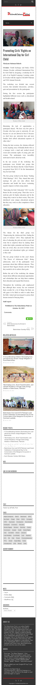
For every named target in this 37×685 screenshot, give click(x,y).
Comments (9, 597)
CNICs (23, 519)
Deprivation (12, 522)
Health (19, 530)
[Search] (32, 1)
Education (21, 524)
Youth (25, 543)
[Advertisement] (18, 565)
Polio (13, 538)
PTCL (5, 540)
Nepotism (28, 535)
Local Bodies (16, 535)
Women (20, 543)
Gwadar (14, 530)
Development (20, 522)
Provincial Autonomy (27, 538)
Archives (5, 608)
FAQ (18, 672)
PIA (9, 538)
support (17, 673)
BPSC (29, 516)
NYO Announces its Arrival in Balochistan (16, 324)
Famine (29, 527)
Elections (16, 527)
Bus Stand (6, 519)
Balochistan (23, 516)
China (17, 519)
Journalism (11, 532)
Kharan (17, 532)
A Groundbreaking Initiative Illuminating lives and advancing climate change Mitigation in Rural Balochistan (17, 358)
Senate (10, 540)
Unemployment (7, 543)
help (9, 666)
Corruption (29, 519)
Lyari (23, 535)
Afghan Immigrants (8, 516)
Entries (8, 595)
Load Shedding (7, 535)
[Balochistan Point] (18, 14)
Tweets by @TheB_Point (10, 508)
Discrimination (28, 522)
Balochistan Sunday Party (21, 328)
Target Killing (17, 540)
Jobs (5, 532)
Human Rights (26, 530)
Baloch (17, 516)
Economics (14, 524)
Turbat (24, 540)
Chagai (12, 519)
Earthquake (7, 524)
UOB (14, 543)
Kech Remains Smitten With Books (14, 456)
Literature (23, 532)
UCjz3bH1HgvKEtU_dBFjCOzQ (13, 670)
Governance (7, 530)
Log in (6, 592)
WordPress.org (8, 599)
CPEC (5, 522)
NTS (5, 538)
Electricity (22, 527)
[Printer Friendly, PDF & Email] (29, 319)
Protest (18, 538)
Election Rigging (8, 527)
